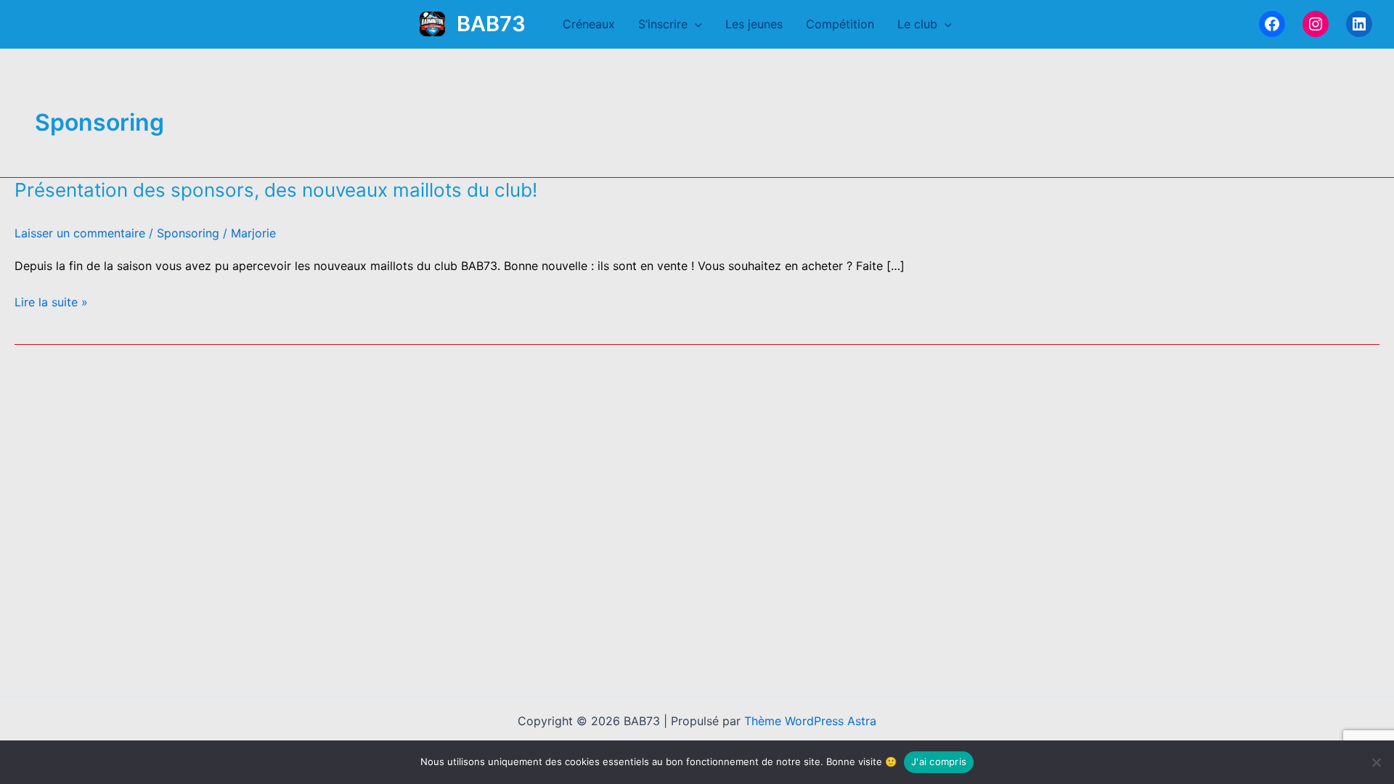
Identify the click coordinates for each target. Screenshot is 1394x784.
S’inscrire (663, 24)
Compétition (840, 24)
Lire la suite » (51, 302)
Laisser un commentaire (80, 233)
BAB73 (491, 23)
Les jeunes (754, 24)
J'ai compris (938, 761)
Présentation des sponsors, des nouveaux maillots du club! (276, 190)
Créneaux (589, 24)
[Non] (1376, 762)
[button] (695, 24)
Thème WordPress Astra (810, 721)
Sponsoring (188, 233)
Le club (917, 24)
